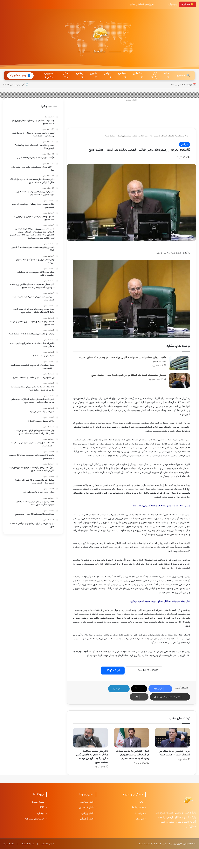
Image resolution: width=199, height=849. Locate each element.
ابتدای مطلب (131, 100)
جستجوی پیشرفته (34, 819)
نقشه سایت (37, 802)
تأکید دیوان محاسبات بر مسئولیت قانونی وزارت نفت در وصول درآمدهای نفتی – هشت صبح (122, 360)
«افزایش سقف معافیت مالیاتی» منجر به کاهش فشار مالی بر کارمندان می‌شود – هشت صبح (92, 756)
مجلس (179, 136)
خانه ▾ (166, 75)
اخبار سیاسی (87, 802)
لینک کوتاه (113, 670)
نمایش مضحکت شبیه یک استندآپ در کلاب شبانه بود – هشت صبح (128, 375)
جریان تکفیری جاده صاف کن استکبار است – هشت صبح (174, 753)
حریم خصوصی (47, 844)
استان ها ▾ (66, 75)
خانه (187, 136)
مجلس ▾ (107, 75)
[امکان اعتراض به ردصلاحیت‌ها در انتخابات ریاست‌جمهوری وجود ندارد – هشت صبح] (131, 737)
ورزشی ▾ (79, 75)
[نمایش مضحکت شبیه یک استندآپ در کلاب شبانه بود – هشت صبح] (179, 380)
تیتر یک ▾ (154, 75)
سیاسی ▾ (122, 75)
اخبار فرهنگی (87, 819)
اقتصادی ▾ (137, 75)
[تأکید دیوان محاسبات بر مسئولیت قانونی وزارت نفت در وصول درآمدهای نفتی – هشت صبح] (179, 363)
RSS (41, 808)
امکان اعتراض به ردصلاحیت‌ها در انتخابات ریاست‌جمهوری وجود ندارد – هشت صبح (132, 755)
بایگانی (40, 813)
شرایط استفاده (27, 844)
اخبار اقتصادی (86, 808)
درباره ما (139, 813)
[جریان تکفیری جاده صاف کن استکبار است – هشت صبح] (172, 737)
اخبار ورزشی (87, 813)
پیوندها (140, 819)
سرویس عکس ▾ (48, 75)
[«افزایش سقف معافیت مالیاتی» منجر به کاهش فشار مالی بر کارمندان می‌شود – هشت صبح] (90, 737)
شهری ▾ (93, 75)
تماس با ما (138, 808)
